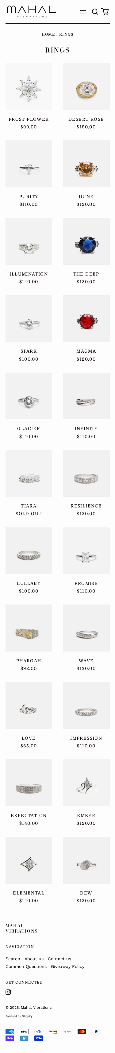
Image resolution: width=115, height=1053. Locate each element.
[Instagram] (8, 992)
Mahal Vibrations (22, 928)
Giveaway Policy (67, 966)
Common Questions (26, 966)
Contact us (59, 958)
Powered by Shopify (19, 1016)
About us (34, 958)
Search (13, 958)
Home (48, 34)
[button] (95, 12)
